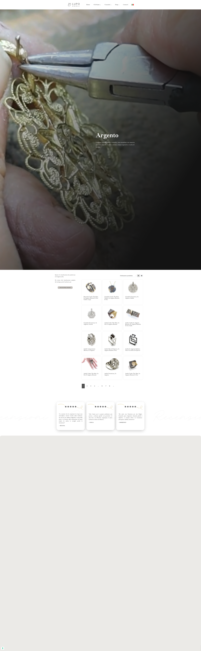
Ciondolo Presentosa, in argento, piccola (90, 323)
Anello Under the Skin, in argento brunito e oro (132, 374)
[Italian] (133, 4)
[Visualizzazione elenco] (141, 276)
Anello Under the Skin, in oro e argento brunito (111, 323)
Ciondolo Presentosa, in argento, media (132, 297)
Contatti (125, 4)
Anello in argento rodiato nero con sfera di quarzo (132, 349)
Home (88, 4)
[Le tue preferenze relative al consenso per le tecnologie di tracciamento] (2, 648)
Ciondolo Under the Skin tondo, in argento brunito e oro (111, 298)
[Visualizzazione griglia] (138, 276)
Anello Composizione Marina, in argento (89, 349)
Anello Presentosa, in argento (110, 374)
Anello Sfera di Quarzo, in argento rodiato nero (111, 349)
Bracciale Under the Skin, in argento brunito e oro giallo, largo (91, 298)
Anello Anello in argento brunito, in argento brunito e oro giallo (133, 324)
